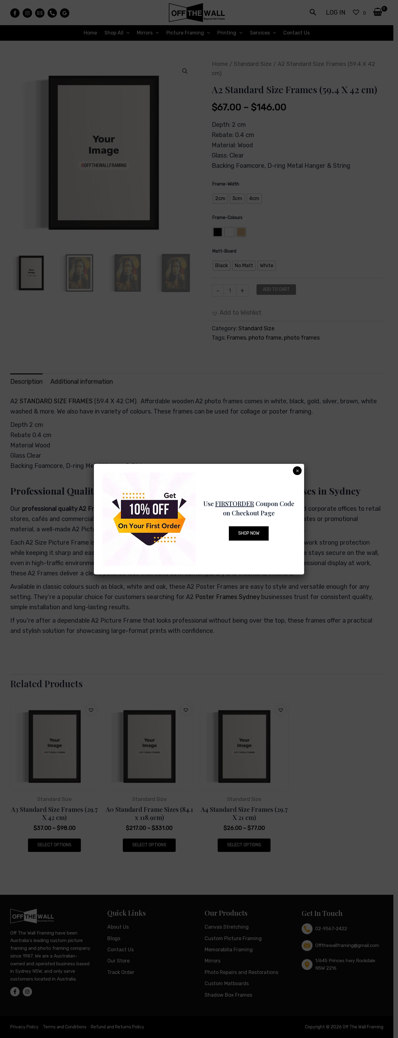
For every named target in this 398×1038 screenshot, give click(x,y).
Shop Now (248, 533)
